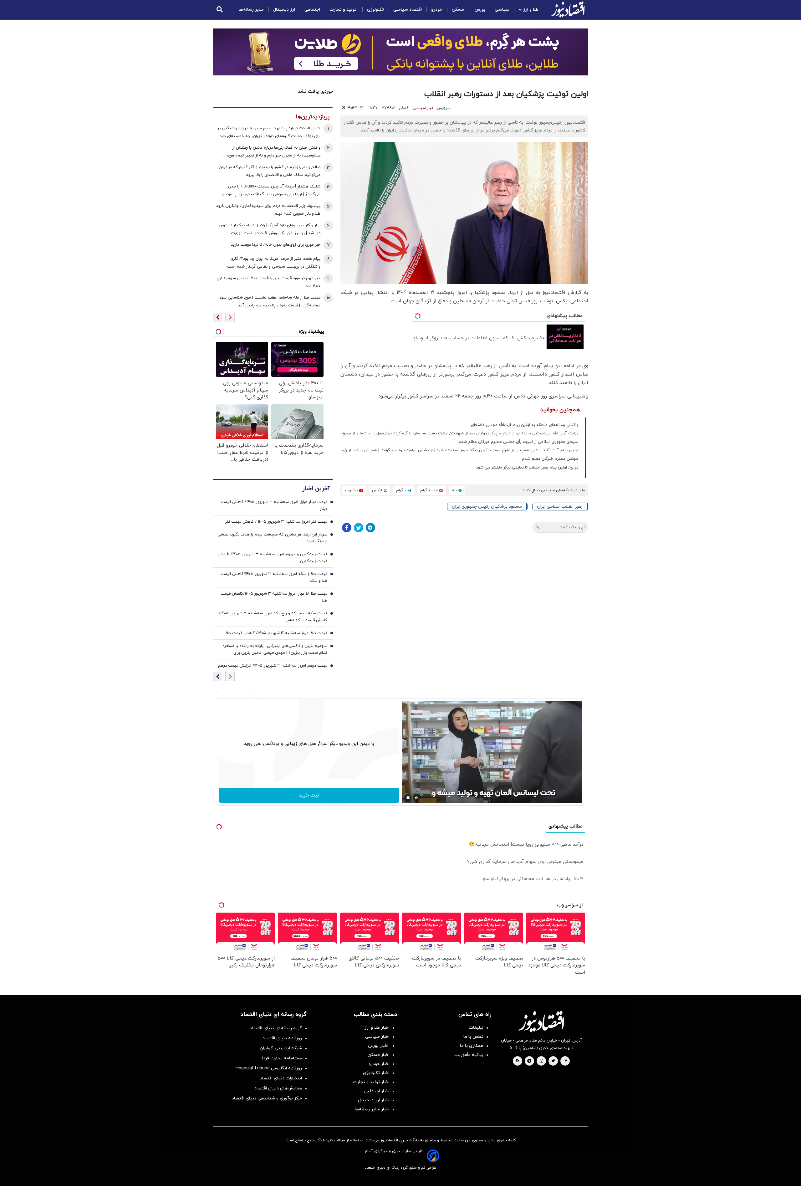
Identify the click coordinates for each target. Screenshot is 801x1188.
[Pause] (408, 797)
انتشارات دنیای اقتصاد (281, 1078)
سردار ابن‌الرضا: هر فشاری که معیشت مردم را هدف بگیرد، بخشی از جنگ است (272, 538)
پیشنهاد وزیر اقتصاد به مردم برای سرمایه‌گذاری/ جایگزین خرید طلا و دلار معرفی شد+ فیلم (268, 210)
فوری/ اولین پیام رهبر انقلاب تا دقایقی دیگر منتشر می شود (527, 467)
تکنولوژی (375, 10)
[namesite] (568, 9)
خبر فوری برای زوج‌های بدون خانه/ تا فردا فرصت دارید (275, 245)
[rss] (517, 1061)
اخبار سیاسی (424, 108)
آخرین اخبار (316, 489)
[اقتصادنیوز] (541, 1021)
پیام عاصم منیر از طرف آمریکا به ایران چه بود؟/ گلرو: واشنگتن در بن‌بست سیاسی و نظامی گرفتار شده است (273, 262)
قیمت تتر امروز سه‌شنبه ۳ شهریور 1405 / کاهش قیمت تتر (276, 522)
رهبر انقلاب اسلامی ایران (560, 507)
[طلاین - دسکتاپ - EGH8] (400, 51)
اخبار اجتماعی (377, 1091)
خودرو (436, 10)
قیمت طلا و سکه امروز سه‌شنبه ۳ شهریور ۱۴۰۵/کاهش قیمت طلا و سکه (274, 577)
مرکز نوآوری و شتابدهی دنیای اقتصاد (267, 1098)
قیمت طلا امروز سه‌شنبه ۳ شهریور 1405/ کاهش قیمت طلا (276, 633)
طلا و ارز (531, 10)
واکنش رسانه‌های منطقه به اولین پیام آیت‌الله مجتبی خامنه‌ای (524, 425)
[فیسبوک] (346, 527)
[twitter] (553, 1061)
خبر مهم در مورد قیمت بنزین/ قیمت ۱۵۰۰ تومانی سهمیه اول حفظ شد (268, 282)
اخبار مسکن (379, 1055)
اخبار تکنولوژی (376, 1073)
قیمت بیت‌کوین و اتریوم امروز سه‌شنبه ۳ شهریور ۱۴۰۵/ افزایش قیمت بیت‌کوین (272, 557)
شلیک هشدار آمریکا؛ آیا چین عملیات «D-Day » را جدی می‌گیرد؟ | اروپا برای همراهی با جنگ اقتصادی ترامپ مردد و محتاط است (271, 191)
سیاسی (502, 10)
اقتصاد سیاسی (407, 10)
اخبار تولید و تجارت (371, 1082)
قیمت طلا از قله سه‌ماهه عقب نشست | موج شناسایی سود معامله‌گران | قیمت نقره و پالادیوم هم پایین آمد (269, 301)
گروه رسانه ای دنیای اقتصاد (276, 1028)
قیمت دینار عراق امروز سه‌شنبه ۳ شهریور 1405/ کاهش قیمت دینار (274, 505)
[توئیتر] (358, 527)
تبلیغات (476, 1028)
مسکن (458, 10)
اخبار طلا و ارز (377, 1028)
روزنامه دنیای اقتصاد (282, 1038)
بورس (480, 10)
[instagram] (541, 1061)
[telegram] (529, 1061)
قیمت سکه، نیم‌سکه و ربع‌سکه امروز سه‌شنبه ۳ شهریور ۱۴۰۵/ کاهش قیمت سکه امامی (273, 617)
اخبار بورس (379, 1046)
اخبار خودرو (379, 1064)
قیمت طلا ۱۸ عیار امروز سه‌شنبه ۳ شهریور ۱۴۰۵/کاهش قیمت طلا (274, 597)
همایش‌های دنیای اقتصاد (278, 1088)
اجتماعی (312, 10)
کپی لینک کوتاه (572, 527)
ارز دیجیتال (284, 10)
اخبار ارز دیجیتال (374, 1100)
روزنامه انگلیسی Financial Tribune (269, 1068)
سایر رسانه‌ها (251, 10)
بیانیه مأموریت (468, 1055)
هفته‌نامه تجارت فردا (282, 1058)
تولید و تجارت (343, 10)
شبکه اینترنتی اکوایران (281, 1048)
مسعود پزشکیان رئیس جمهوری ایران (487, 507)
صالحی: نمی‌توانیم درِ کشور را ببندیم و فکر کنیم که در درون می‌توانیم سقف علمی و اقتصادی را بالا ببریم (269, 171)
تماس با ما (473, 1037)
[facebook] (566, 1061)
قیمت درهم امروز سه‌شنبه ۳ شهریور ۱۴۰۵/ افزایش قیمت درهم (272, 665)
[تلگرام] (370, 527)
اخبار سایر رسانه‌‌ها (372, 1109)
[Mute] (417, 797)
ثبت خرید (309, 795)
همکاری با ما (471, 1046)
